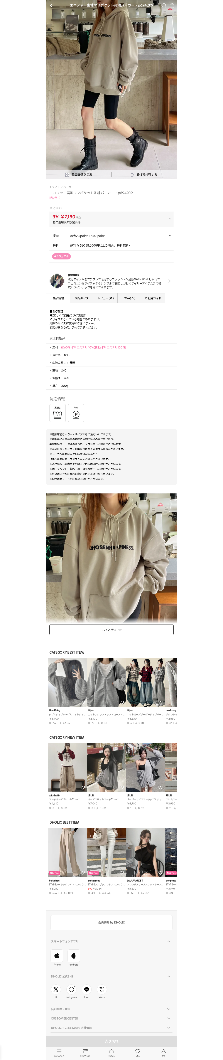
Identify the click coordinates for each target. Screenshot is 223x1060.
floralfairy (54, 710)
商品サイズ (82, 298)
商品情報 (58, 298)
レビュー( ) (106, 298)
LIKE (138, 1055)
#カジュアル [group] (61, 256)
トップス (54, 187)
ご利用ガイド (153, 298)
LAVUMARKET (135, 880)
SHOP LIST (85, 1055)
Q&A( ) (129, 298)
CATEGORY (59, 1055)
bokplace (54, 880)
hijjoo (91, 710)
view (169, 281)
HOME (111, 1055)
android (73, 964)
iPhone (57, 964)
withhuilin (54, 795)
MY (163, 1055)
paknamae (94, 880)
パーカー (68, 187)
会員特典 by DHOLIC (111, 922)
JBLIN (91, 795)
